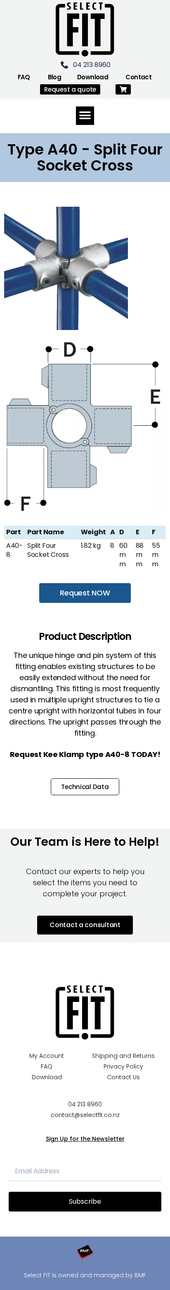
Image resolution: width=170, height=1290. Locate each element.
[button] (123, 89)
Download (92, 77)
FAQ (24, 77)
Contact (138, 77)
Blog (54, 77)
